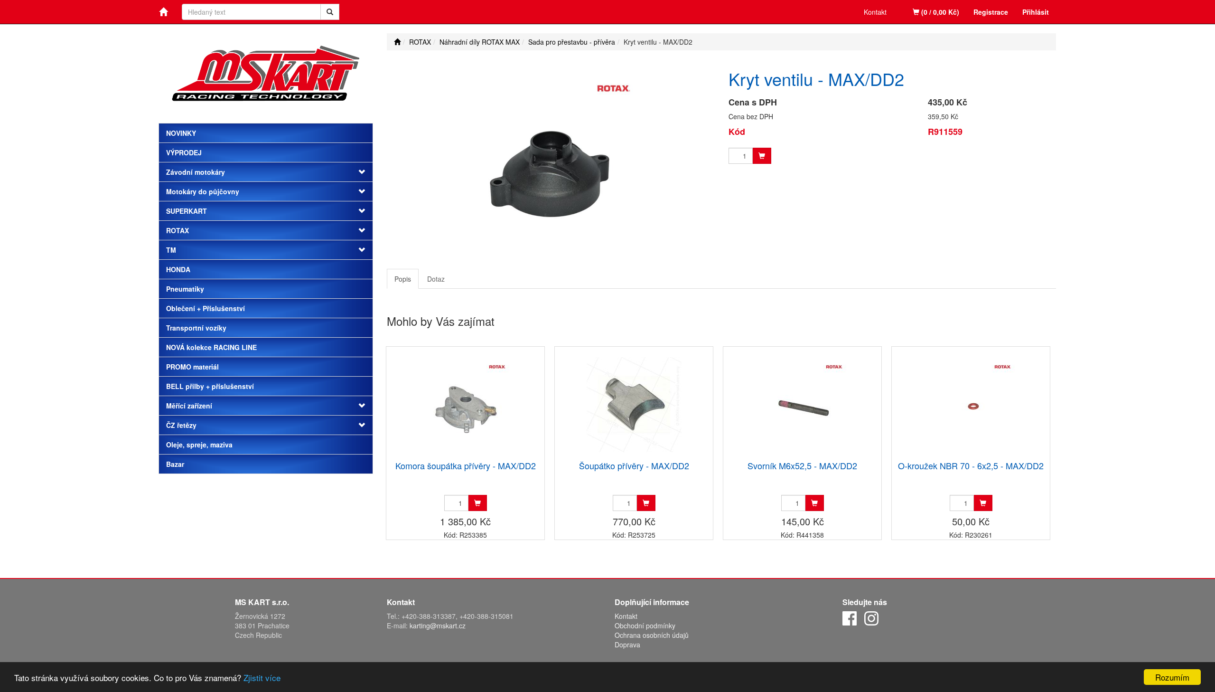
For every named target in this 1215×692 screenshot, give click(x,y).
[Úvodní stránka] (397, 42)
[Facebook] (849, 617)
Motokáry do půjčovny (202, 191)
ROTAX (177, 230)
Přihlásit (1035, 12)
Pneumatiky (185, 289)
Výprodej (184, 152)
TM (171, 250)
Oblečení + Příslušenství (205, 308)
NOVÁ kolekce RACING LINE (211, 347)
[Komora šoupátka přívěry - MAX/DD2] (465, 404)
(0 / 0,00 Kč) (939, 12)
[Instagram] (871, 617)
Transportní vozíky (196, 327)
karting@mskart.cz (438, 625)
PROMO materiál (192, 366)
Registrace (990, 12)
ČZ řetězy (181, 425)
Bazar (175, 464)
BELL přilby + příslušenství (210, 386)
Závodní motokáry (195, 172)
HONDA (178, 269)
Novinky (181, 133)
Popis (402, 279)
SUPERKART (186, 211)
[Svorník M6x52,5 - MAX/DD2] (802, 404)
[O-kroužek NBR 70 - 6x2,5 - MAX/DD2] (971, 404)
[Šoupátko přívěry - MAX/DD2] (634, 404)
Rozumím (1172, 677)
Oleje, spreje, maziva (199, 444)
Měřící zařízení (189, 405)
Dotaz (436, 279)
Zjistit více (261, 677)
